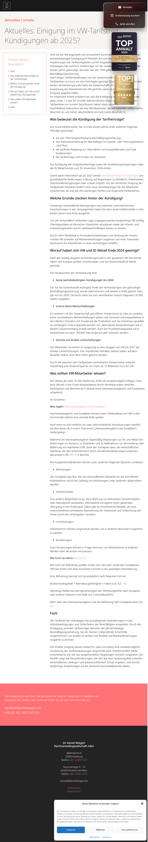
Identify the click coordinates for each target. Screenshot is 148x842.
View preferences (129, 830)
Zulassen (71, 830)
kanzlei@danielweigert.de (23, 708)
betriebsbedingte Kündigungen (120, 175)
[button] (142, 803)
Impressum (106, 837)
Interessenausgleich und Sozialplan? (84, 406)
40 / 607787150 (27, 712)
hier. (52, 605)
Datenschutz (94, 837)
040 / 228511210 (78, 760)
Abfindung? (80, 558)
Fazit (12, 107)
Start (12, 71)
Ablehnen (100, 830)
